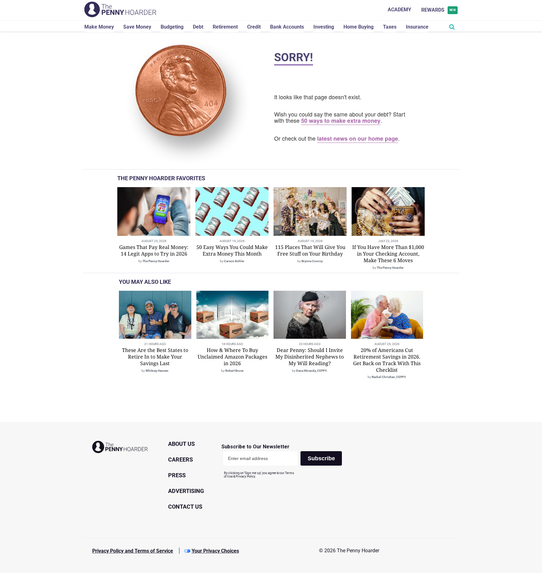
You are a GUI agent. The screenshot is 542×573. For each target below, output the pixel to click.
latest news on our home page (357, 138)
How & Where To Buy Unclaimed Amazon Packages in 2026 (232, 357)
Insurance (417, 27)
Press (177, 475)
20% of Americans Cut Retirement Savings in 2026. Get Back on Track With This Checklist (387, 360)
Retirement (225, 27)
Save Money (137, 27)
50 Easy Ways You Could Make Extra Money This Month (232, 250)
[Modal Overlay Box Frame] (284, 461)
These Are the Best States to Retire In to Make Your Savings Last (155, 357)
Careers (180, 459)
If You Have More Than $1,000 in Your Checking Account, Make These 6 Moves (388, 254)
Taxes (389, 27)
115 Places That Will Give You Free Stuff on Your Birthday (310, 250)
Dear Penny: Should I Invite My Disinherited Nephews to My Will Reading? (309, 357)
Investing (323, 27)
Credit (254, 27)
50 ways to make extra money (340, 120)
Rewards (438, 10)
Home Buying (358, 27)
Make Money (99, 27)
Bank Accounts (287, 27)
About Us (181, 444)
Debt (198, 27)
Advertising (186, 491)
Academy (399, 10)
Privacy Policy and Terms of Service (132, 551)
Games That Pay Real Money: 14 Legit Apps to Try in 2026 (154, 250)
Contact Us (185, 506)
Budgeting (172, 27)
